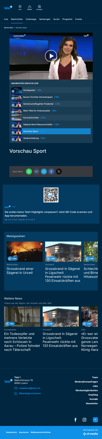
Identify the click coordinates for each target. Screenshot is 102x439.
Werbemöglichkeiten (87, 390)
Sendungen (44, 19)
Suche (56, 19)
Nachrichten (17, 19)
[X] (59, 171)
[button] (36, 171)
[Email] (44, 171)
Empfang (93, 394)
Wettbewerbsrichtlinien (41, 432)
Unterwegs (31, 19)
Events (78, 19)
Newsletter (92, 403)
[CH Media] (90, 433)
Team (95, 377)
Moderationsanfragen (86, 381)
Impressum (24, 432)
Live (6, 19)
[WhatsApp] (29, 171)
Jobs (95, 386)
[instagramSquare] (84, 419)
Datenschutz (11, 432)
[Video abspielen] (51, 56)
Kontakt (94, 399)
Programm (67, 19)
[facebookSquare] (75, 419)
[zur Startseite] (8, 7)
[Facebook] (51, 171)
